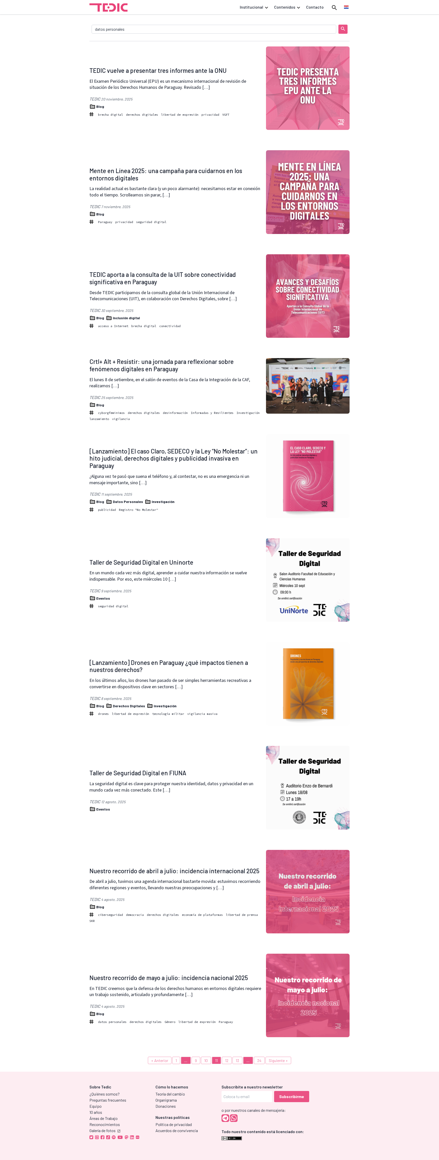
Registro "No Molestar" (138, 510)
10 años (95, 1112)
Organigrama (166, 1100)
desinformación (175, 413)
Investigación (248, 413)
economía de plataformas (202, 915)
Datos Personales (128, 501)
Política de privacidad (173, 1124)
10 (206, 1060)
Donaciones (165, 1106)
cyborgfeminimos (111, 413)
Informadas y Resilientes (212, 413)
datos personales (112, 1022)
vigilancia (121, 419)
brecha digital (110, 114)
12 (226, 1060)
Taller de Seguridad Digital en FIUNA (137, 773)
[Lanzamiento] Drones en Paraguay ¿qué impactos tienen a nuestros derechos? (168, 666)
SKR (92, 921)
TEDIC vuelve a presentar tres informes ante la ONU (158, 70)
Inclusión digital (126, 318)
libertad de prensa (242, 915)
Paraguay (105, 222)
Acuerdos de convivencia (176, 1130)
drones (103, 714)
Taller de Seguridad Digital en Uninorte (141, 562)
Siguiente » (278, 1060)
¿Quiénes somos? (104, 1093)
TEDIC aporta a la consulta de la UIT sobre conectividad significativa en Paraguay (162, 278)
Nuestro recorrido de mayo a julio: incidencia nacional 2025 (168, 977)
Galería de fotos (102, 1130)
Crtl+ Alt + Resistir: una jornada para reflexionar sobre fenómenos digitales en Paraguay (161, 365)
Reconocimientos (104, 1124)
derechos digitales (142, 114)
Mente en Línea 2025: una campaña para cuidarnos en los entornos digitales (165, 174)
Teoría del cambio (170, 1093)
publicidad (107, 510)
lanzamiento (99, 419)
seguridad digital (151, 222)
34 (259, 1060)
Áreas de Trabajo (103, 1118)
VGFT (225, 114)
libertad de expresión (179, 114)
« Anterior (159, 1060)
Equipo (95, 1106)
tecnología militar (168, 714)
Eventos (103, 598)
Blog (100, 106)
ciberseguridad (110, 915)
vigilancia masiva (202, 714)
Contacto (315, 7)
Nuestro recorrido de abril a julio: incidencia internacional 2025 (174, 871)
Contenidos (284, 7)
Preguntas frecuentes (107, 1100)
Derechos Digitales (129, 706)
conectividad (170, 326)
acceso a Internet (113, 326)
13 (237, 1060)
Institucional (251, 7)
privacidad (210, 114)
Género (170, 1022)
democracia (135, 915)
